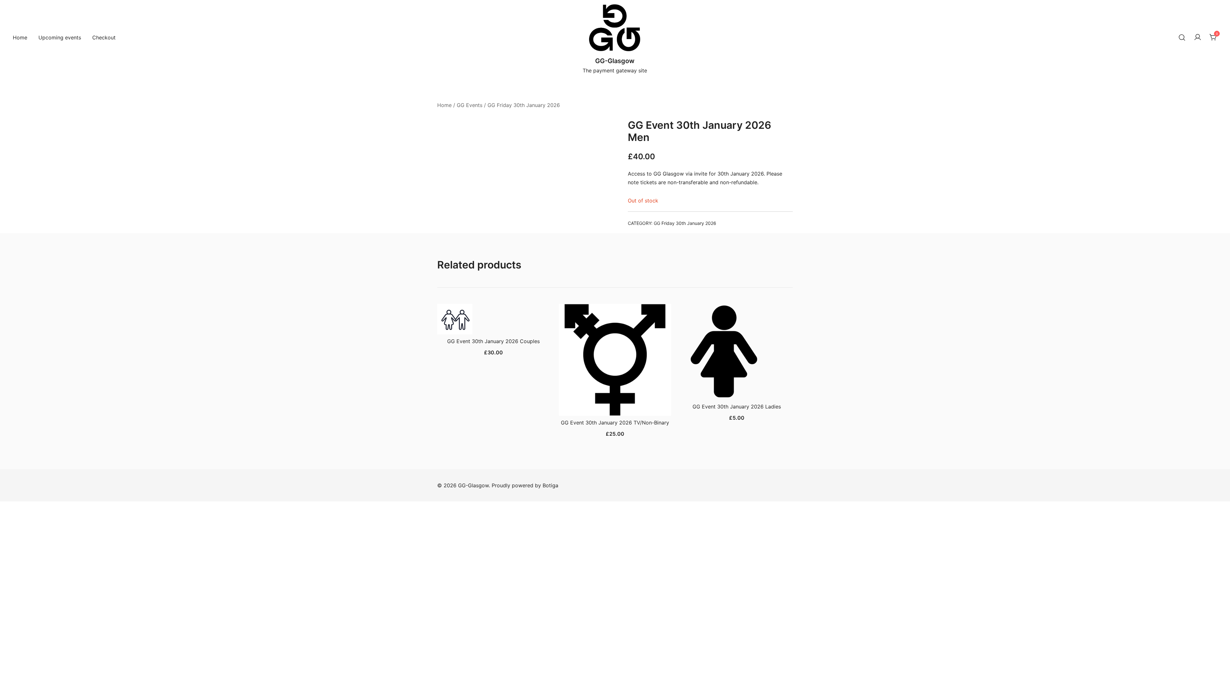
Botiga (550, 485)
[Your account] (1197, 37)
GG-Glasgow (615, 61)
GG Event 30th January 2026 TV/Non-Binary (615, 422)
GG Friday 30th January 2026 (524, 105)
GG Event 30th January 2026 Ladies (737, 406)
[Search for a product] (1182, 37)
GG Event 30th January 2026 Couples (493, 341)
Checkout (104, 37)
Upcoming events (59, 37)
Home (20, 37)
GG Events (469, 105)
